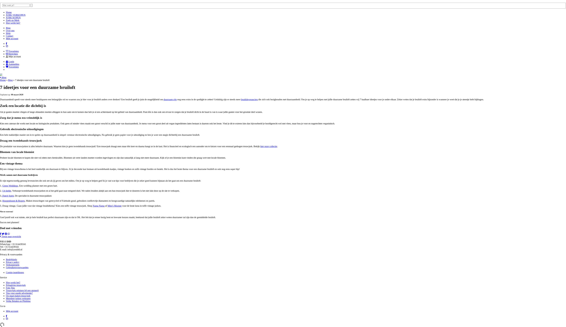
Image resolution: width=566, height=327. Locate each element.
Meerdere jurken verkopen (18, 298)
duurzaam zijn (170, 99)
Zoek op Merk (12, 20)
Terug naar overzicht (11, 236)
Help (8, 33)
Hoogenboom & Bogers (13, 201)
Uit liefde (6, 191)
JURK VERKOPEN (15, 15)
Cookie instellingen (15, 272)
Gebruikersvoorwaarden (17, 267)
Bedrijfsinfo (11, 259)
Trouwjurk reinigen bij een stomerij (22, 290)
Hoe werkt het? (13, 23)
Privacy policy (12, 262)
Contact (9, 36)
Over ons (10, 30)
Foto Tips (10, 288)
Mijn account (12, 38)
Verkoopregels (12, 265)
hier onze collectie (268, 146)
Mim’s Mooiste (115, 206)
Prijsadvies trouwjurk (16, 285)
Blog (8, 28)
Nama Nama (99, 206)
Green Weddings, (10, 186)
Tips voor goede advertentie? (19, 293)
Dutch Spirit (8, 196)
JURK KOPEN (13, 17)
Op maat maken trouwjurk (18, 296)
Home (9, 12)
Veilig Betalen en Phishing (18, 301)
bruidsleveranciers (249, 99)
